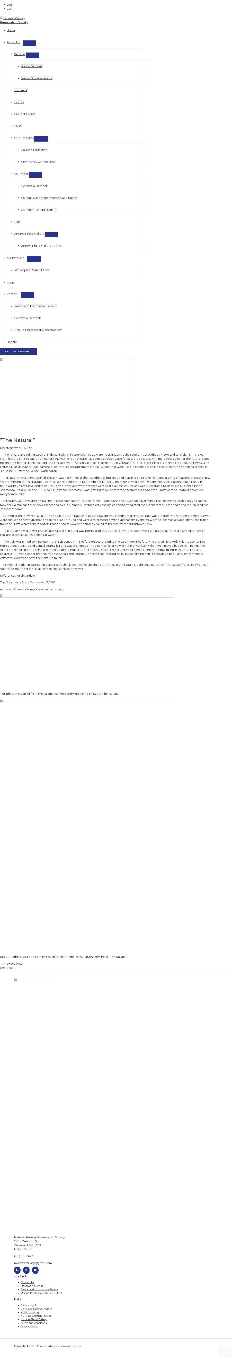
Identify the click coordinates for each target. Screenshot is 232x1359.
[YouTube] (35, 1270)
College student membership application (49, 198)
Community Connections (38, 161)
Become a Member (34, 186)
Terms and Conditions (34, 1323)
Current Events (24, 114)
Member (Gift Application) (38, 209)
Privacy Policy (29, 1326)
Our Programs (24, 138)
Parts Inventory (30, 1312)
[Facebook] (17, 1270)
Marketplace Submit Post (31, 270)
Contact (12, 294)
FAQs (17, 126)
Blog (17, 221)
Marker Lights (29, 1305)
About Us (13, 42)
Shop (10, 282)
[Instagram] (26, 1270)
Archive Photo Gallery (29, 233)
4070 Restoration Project (36, 1315)
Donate (12, 342)
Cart (10, 8)
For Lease (20, 90)
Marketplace (15, 258)
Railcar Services (31, 66)
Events (19, 102)
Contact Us (27, 1282)
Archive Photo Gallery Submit (41, 245)
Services (19, 54)
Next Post (8, 967)
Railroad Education (34, 150)
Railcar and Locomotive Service (35, 306)
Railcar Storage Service (36, 78)
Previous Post (11, 963)
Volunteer (21, 174)
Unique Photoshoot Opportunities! (38, 330)
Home (11, 30)
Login (10, 4)
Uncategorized (10, 448)
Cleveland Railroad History (36, 1308)
